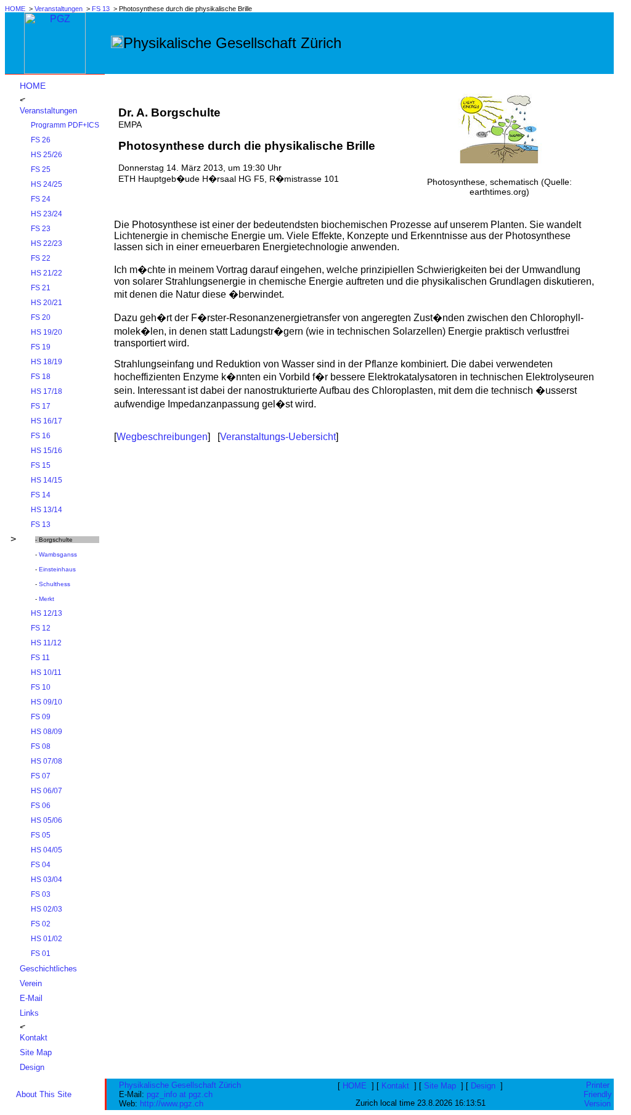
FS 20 (41, 317)
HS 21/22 (46, 273)
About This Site (43, 1094)
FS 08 (41, 746)
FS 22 (41, 258)
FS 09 (41, 717)
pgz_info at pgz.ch (180, 1094)
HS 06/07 (46, 790)
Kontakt (33, 1037)
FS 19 (41, 347)
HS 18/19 (46, 362)
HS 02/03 (46, 909)
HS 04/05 (46, 850)
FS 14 (41, 495)
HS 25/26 (46, 154)
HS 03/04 (46, 879)
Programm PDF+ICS (65, 125)
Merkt (46, 598)
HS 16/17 (46, 421)
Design (32, 1067)
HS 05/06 (46, 820)
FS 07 (41, 776)
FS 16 (41, 435)
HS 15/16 (46, 450)
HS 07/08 (46, 761)
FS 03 (41, 894)
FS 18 (41, 376)
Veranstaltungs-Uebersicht (278, 436)
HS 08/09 (46, 731)
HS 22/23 (46, 243)
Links (29, 1013)
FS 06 (41, 805)
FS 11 (40, 657)
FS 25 (41, 169)
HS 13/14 (46, 509)
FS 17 (41, 406)
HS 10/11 (46, 672)
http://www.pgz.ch (171, 1103)
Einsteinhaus (57, 569)
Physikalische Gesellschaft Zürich (180, 1085)
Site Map (36, 1052)
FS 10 (41, 687)
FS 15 (41, 465)
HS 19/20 (46, 332)
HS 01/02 (46, 938)
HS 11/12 (46, 643)
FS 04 (41, 864)
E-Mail (31, 998)
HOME (15, 8)
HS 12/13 (46, 613)
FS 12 (41, 628)
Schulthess (54, 584)
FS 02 (41, 924)
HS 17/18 (46, 391)
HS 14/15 (46, 480)
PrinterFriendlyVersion (598, 1094)
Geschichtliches (48, 968)
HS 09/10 (46, 702)
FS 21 (41, 288)
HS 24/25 (46, 184)
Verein (31, 983)
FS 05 (41, 835)
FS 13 (101, 8)
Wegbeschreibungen (162, 436)
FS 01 (41, 953)
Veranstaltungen (59, 8)
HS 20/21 (46, 302)
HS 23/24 (46, 214)
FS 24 (41, 199)
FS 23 (41, 228)
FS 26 (41, 140)
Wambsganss (58, 554)
